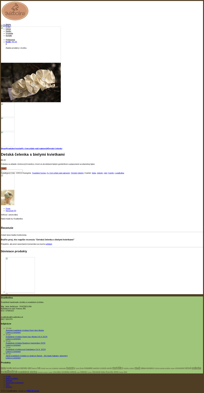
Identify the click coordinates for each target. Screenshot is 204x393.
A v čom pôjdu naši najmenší (34, 149)
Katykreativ (62, 368)
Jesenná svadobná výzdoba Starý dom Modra (25, 330)
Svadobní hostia (13, 149)
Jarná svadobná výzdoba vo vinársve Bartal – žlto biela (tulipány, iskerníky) (37, 356)
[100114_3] (31, 102)
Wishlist (9, 387)
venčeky (45, 372)
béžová (16, 368)
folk (39, 368)
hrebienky (55, 368)
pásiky (173, 368)
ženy (116, 372)
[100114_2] (31, 62)
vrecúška (57, 372)
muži (137, 367)
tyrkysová (40, 372)
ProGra (157, 368)
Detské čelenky (55, 149)
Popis (8, 209)
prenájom (150, 368)
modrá (103, 368)
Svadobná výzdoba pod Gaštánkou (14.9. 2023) (26, 349)
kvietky (111, 173)
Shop (3, 149)
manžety (96, 368)
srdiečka (196, 368)
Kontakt (9, 381)
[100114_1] (6, 25)
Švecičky (109, 372)
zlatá (78, 372)
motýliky (117, 367)
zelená (73, 372)
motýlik (109, 368)
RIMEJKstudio (33, 391)
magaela (88, 368)
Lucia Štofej (79, 368)
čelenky (100, 173)
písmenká (179, 368)
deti (105, 173)
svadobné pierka (27, 371)
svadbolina (119, 173)
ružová (187, 368)
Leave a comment (13, 333)
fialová (34, 368)
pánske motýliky (165, 368)
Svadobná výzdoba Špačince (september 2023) (25, 343)
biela (94, 173)
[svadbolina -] (15, 20)
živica (121, 372)
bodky (9, 368)
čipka (103, 372)
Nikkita (143, 368)
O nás (8, 376)
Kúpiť (4, 168)
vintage (50, 372)
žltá (125, 372)
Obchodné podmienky (15, 383)
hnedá (43, 368)
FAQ (7, 385)
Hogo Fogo (49, 368)
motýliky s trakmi (128, 368)
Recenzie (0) (11, 211)
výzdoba (65, 372)
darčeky (24, 368)
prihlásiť (49, 244)
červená (96, 372)
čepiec (90, 372)
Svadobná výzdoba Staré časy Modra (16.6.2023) (26, 337)
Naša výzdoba (12, 378)
